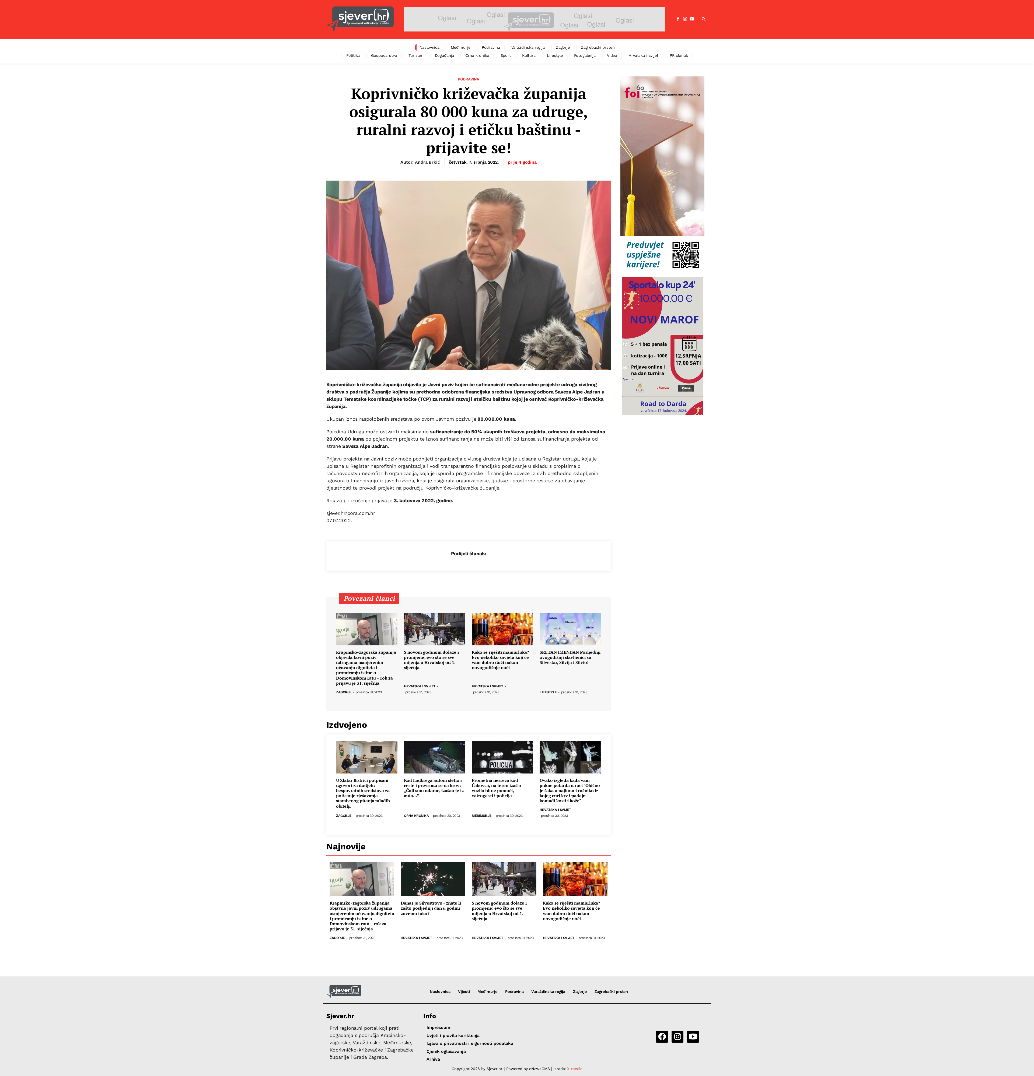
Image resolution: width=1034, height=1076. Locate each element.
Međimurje (460, 47)
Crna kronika (477, 55)
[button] (704, 19)
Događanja (444, 55)
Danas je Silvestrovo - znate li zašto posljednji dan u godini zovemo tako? (431, 908)
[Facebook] (678, 19)
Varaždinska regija (528, 47)
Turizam (416, 55)
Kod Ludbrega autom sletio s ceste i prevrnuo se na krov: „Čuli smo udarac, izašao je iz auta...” (434, 788)
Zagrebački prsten (598, 47)
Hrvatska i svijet (643, 55)
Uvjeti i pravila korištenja (453, 1035)
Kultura (529, 55)
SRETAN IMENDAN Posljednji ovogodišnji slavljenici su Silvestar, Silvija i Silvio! (570, 657)
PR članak (679, 55)
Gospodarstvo (384, 55)
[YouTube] (692, 19)
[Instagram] (685, 19)
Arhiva (433, 1059)
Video (612, 55)
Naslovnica (430, 47)
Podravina (491, 47)
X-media (574, 1069)
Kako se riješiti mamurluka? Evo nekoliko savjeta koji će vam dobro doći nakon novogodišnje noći (500, 660)
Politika (353, 55)
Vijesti (464, 991)
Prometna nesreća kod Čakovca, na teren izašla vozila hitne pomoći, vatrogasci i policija (496, 788)
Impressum (438, 1027)
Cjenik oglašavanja (446, 1051)
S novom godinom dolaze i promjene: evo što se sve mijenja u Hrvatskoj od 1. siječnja (431, 660)
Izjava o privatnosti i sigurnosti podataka (470, 1043)
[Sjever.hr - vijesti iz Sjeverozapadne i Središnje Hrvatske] (360, 19)
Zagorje (563, 47)
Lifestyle (555, 55)
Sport (506, 55)
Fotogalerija (585, 55)
